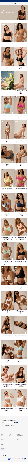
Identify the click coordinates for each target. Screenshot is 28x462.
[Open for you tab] (25, 458)
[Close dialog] (26, 223)
